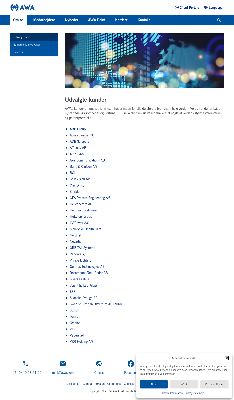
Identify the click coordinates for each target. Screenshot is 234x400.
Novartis (75, 241)
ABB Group (78, 129)
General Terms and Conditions (102, 384)
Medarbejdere (44, 20)
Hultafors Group (81, 216)
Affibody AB (78, 148)
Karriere (121, 20)
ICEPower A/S (79, 223)
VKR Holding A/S (81, 341)
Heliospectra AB (81, 204)
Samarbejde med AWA (27, 44)
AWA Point (96, 20)
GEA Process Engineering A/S (90, 198)
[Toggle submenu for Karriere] (132, 20)
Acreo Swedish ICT (83, 135)
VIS (72, 329)
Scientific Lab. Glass (84, 285)
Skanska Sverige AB (84, 298)
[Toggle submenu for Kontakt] (154, 20)
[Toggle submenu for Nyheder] (83, 20)
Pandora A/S (78, 254)
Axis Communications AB (87, 160)
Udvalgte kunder (23, 37)
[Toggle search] (219, 20)
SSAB (74, 310)
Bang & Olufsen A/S (83, 166)
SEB (73, 292)
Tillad (154, 384)
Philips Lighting (81, 260)
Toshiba (75, 323)
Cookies (129, 384)
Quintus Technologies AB (87, 266)
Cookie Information (172, 393)
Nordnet (75, 235)
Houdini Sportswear (83, 210)
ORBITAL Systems (82, 248)
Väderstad (77, 335)
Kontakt (144, 20)
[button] (227, 358)
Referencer (20, 52)
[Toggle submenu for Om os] (28, 20)
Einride (75, 191)
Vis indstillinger (214, 384)
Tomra (74, 316)
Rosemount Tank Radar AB (89, 273)
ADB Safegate (79, 141)
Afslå (184, 384)
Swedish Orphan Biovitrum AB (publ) (96, 304)
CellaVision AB (80, 179)
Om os (18, 20)
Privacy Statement (194, 393)
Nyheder (71, 20)
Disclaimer (73, 384)
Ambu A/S (77, 154)
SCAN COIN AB (81, 279)
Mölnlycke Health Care (85, 229)
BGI (72, 173)
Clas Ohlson (78, 185)
